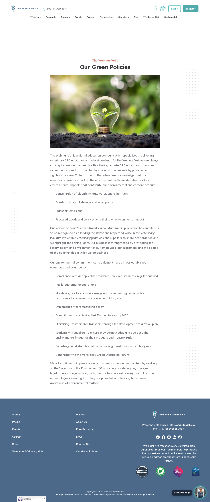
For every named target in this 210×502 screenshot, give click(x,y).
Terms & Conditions (83, 494)
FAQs (79, 436)
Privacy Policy (100, 494)
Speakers (123, 17)
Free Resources (85, 429)
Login (174, 8)
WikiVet (80, 414)
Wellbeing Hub (151, 17)
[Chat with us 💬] (200, 492)
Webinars (35, 17)
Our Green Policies (87, 451)
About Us (81, 421)
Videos (16, 414)
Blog (136, 17)
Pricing (91, 17)
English (28, 498)
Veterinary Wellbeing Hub (27, 451)
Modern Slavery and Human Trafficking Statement (131, 494)
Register (190, 8)
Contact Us (82, 444)
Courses (65, 17)
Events (78, 17)
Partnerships (106, 17)
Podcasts (51, 17)
